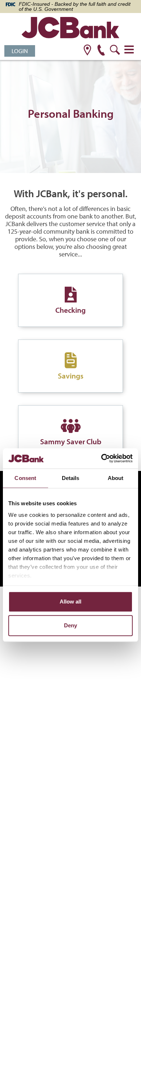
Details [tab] (71, 478)
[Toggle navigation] (129, 49)
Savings (71, 375)
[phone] (101, 50)
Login (20, 51)
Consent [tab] (25, 478)
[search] (115, 50)
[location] (87, 50)
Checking (70, 310)
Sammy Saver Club (70, 441)
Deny (70, 625)
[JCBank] (70, 29)
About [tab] (116, 478)
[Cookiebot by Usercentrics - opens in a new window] (101, 458)
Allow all (70, 601)
